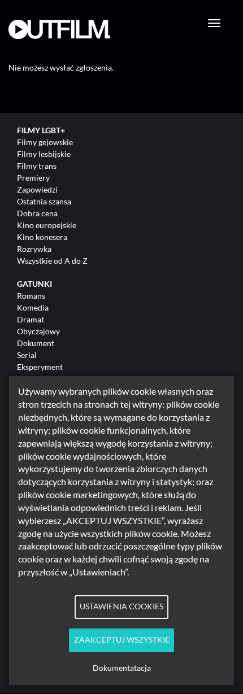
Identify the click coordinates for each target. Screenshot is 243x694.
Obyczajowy (38, 331)
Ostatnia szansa (44, 201)
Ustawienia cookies (121, 606)
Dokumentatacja (122, 668)
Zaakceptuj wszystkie (122, 639)
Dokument (35, 343)
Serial (27, 355)
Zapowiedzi (37, 189)
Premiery (33, 177)
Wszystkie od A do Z (52, 260)
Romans (31, 295)
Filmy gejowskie (45, 142)
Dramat (30, 319)
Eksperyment (40, 367)
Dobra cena (37, 213)
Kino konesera (42, 237)
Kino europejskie (46, 225)
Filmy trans (37, 166)
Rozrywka (34, 249)
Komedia (33, 307)
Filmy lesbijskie (44, 154)
